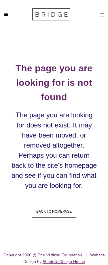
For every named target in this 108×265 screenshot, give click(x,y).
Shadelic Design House (64, 261)
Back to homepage (54, 211)
